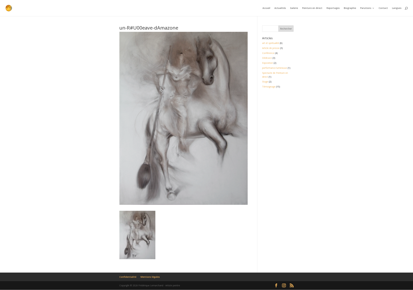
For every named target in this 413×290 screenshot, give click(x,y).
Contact (383, 8)
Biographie (350, 8)
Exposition (267, 62)
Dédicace (267, 57)
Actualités (280, 8)
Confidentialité (127, 276)
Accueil (266, 8)
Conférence (268, 53)
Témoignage (268, 86)
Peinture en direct (312, 8)
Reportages (333, 8)
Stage (265, 81)
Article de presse (270, 48)
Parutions (365, 8)
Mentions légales (150, 276)
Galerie (294, 8)
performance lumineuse (274, 67)
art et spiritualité (270, 43)
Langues (396, 8)
